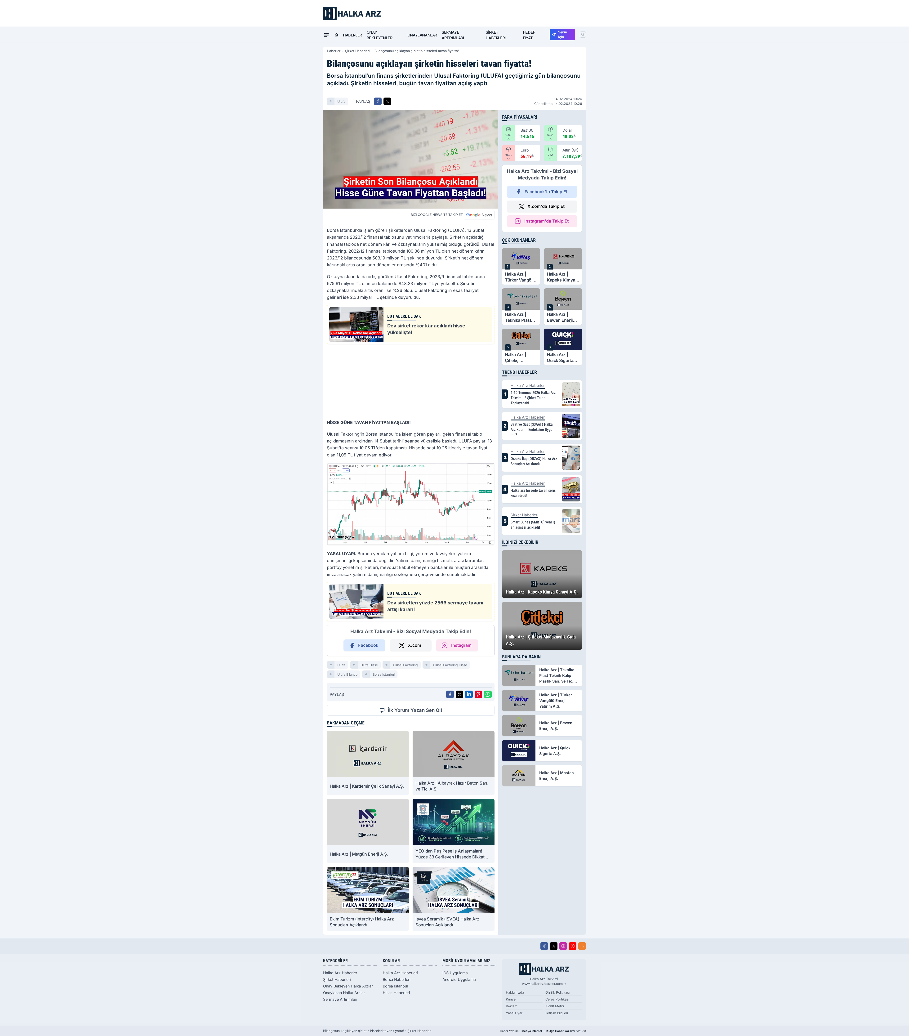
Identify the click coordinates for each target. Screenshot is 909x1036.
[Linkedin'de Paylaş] (469, 694)
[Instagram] (563, 946)
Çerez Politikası (557, 999)
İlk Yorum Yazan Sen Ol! (415, 710)
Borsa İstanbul (395, 986)
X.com (414, 645)
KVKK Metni (554, 1006)
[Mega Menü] (326, 35)
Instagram (461, 645)
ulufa (341, 101)
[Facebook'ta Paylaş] (378, 101)
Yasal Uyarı (514, 1013)
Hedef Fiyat (529, 35)
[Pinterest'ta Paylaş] (478, 694)
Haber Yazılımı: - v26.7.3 (543, 1031)
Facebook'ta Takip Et (546, 191)
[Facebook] (544, 946)
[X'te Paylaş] (387, 101)
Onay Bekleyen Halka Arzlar (348, 986)
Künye (511, 999)
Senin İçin (562, 34)
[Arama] (583, 34)
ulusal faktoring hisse (450, 665)
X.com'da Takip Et (546, 206)
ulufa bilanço (347, 674)
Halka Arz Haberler (340, 972)
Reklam (511, 1006)
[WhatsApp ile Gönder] (488, 694)
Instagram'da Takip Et (546, 221)
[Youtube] (572, 946)
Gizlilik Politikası (557, 992)
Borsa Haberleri (396, 979)
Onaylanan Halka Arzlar (344, 992)
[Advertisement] (411, 381)
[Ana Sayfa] (336, 35)
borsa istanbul (384, 674)
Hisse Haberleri (396, 992)
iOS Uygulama (455, 972)
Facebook (368, 645)
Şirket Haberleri (495, 35)
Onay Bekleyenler (379, 35)
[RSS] (582, 946)
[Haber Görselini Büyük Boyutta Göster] (410, 159)
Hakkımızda (515, 992)
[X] (553, 946)
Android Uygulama (459, 979)
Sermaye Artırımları (453, 35)
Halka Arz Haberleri (400, 972)
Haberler (352, 35)
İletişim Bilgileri (556, 1013)
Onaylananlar (422, 35)
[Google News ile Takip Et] (479, 214)
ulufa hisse (369, 665)
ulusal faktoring (405, 665)
